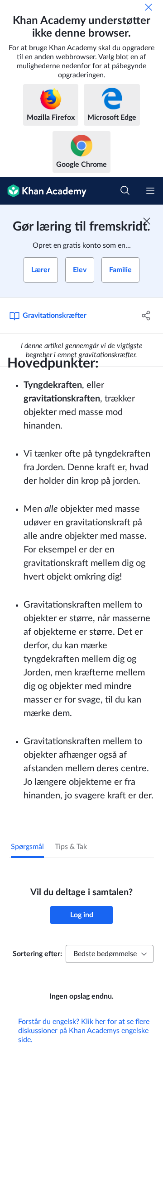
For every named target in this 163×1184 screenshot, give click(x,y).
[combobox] (109, 954)
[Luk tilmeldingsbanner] (147, 221)
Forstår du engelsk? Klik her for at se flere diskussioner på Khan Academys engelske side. (83, 1030)
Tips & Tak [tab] (71, 846)
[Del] (146, 316)
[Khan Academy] (43, 191)
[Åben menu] (150, 190)
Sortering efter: (37, 954)
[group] (81, 676)
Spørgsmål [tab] (27, 846)
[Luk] (148, 7)
